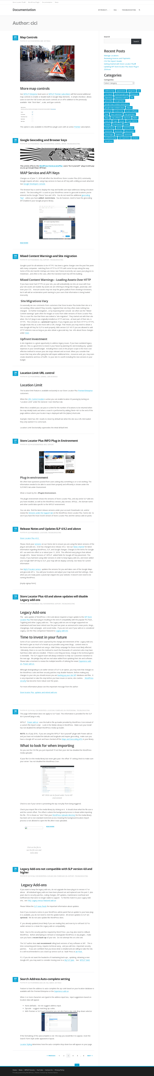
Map (41, 41)
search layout (128, 128)
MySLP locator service (32, 569)
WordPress (109, 141)
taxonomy (127, 134)
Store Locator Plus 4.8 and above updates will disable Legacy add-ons (54, 598)
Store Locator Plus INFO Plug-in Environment (49, 440)
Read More (24, 243)
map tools (127, 118)
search (119, 128)
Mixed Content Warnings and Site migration (48, 256)
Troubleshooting (129, 10)
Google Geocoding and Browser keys (43, 140)
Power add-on (32, 722)
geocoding (108, 101)
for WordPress (48, 144)
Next (89, 1056)
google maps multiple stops (114, 108)
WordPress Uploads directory (63, 815)
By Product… (103, 10)
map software (116, 118)
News (56, 2)
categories (131, 91)
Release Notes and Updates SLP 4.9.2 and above (50, 528)
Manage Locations (111, 55)
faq (132, 97)
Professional (71, 710)
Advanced (35, 144)
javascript (108, 111)
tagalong (119, 134)
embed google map (121, 94)
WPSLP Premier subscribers (59, 94)
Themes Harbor (53, 1072)
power (122, 121)
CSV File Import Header (113, 61)
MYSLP (26, 94)
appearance (121, 91)
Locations (43, 532)
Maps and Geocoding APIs (72, 739)
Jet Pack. (79, 951)
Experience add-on (61, 991)
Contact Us (49, 1070)
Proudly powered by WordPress (23, 1072)
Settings (47, 41)
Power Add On (60, 710)
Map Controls (28, 37)
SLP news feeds (40, 906)
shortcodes (119, 131)
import (129, 108)
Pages (115, 121)
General (58, 144)
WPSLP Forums (30, 1070)
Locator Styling (26, 1044)
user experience (124, 138)
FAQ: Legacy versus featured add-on (42, 900)
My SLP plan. (69, 960)
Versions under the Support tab (41, 513)
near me (108, 121)
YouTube (40, 1070)
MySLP (135, 118)
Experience (108, 97)
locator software (131, 111)
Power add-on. (29, 664)
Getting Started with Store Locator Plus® (120, 64)
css (139, 91)
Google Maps (119, 101)
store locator (129, 131)
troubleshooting (110, 138)
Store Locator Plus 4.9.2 (30, 538)
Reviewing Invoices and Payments (117, 58)
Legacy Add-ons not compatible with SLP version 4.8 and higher (56, 870)
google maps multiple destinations (117, 104)
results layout (109, 128)
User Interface (52, 376)
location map (118, 111)
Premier (77, 127)
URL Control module (36, 399)
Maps (107, 118)
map (106, 114)
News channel (78, 547)
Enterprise (36, 41)
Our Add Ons (51, 876)
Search (51, 983)
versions (38, 544)
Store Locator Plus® (19, 2)
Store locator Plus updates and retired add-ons (38, 692)
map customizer (116, 114)
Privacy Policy (59, 1070)
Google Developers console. (34, 184)
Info (45, 444)
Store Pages (109, 134)
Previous (51, 1056)
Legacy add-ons (62, 631)
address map (109, 91)
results (126, 124)
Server (63, 144)
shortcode (108, 131)
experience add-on (121, 97)
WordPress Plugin (33, 2)
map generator (130, 114)
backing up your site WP (67, 675)
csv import (108, 94)
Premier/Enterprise (85, 390)
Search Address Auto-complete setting (45, 979)
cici (29, 41)
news (27, 333)
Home (15, 1070)
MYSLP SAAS (85, 960)
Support (46, 260)
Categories (109, 80)
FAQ (115, 10)
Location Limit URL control (37, 373)
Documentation (47, 2)
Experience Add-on (38, 983)
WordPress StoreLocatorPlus (51, 166)
